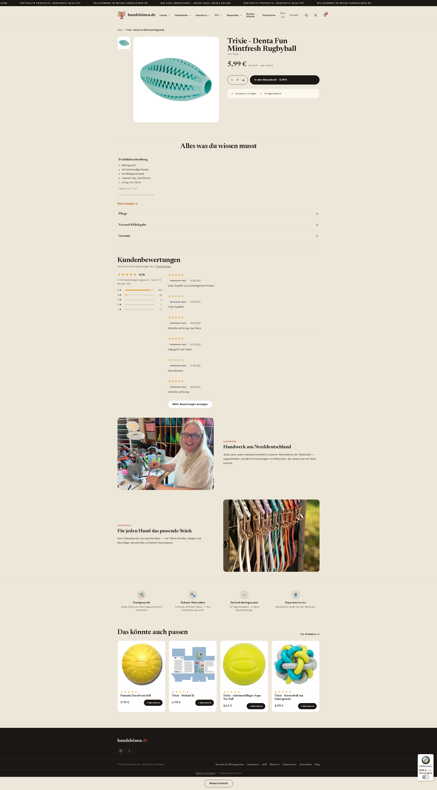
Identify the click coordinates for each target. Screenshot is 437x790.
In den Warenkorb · (271, 79)
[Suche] (306, 15)
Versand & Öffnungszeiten (229, 764)
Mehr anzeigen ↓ (127, 203)
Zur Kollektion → (310, 634)
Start (119, 30)
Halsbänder (181, 15)
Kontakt (294, 15)
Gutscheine (268, 15)
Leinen (163, 15)
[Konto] (315, 15)
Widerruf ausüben (205, 773)
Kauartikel (232, 15)
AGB (264, 764)
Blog (317, 764)
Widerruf (274, 764)
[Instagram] (120, 751)
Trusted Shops (163, 266)
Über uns (282, 15)
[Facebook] (129, 751)
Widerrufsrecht (218, 783)
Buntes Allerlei (250, 15)
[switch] (425, 777)
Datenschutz (289, 764)
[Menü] (431, 756)
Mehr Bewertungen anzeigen (190, 404)
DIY (217, 15)
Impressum (253, 764)
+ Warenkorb (153, 702)
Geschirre (201, 15)
